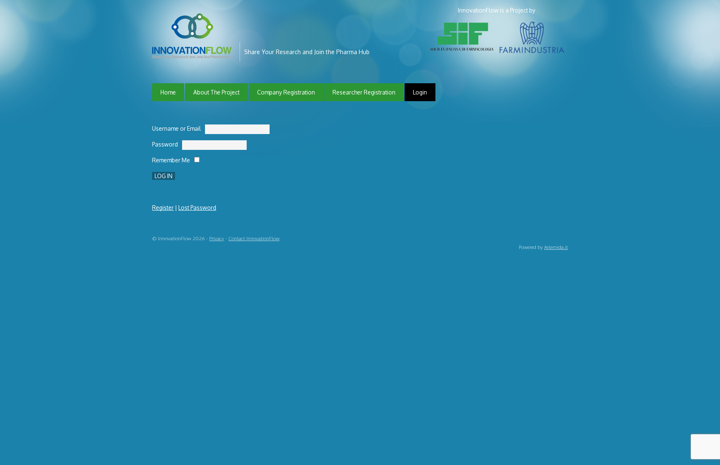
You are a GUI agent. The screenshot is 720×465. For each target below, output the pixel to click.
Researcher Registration (363, 92)
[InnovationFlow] (193, 53)
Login (420, 92)
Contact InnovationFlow (254, 238)
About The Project (216, 92)
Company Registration (286, 92)
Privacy (216, 238)
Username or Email (176, 128)
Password (165, 144)
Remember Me (171, 160)
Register (163, 207)
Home (168, 92)
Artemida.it (556, 247)
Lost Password (197, 207)
